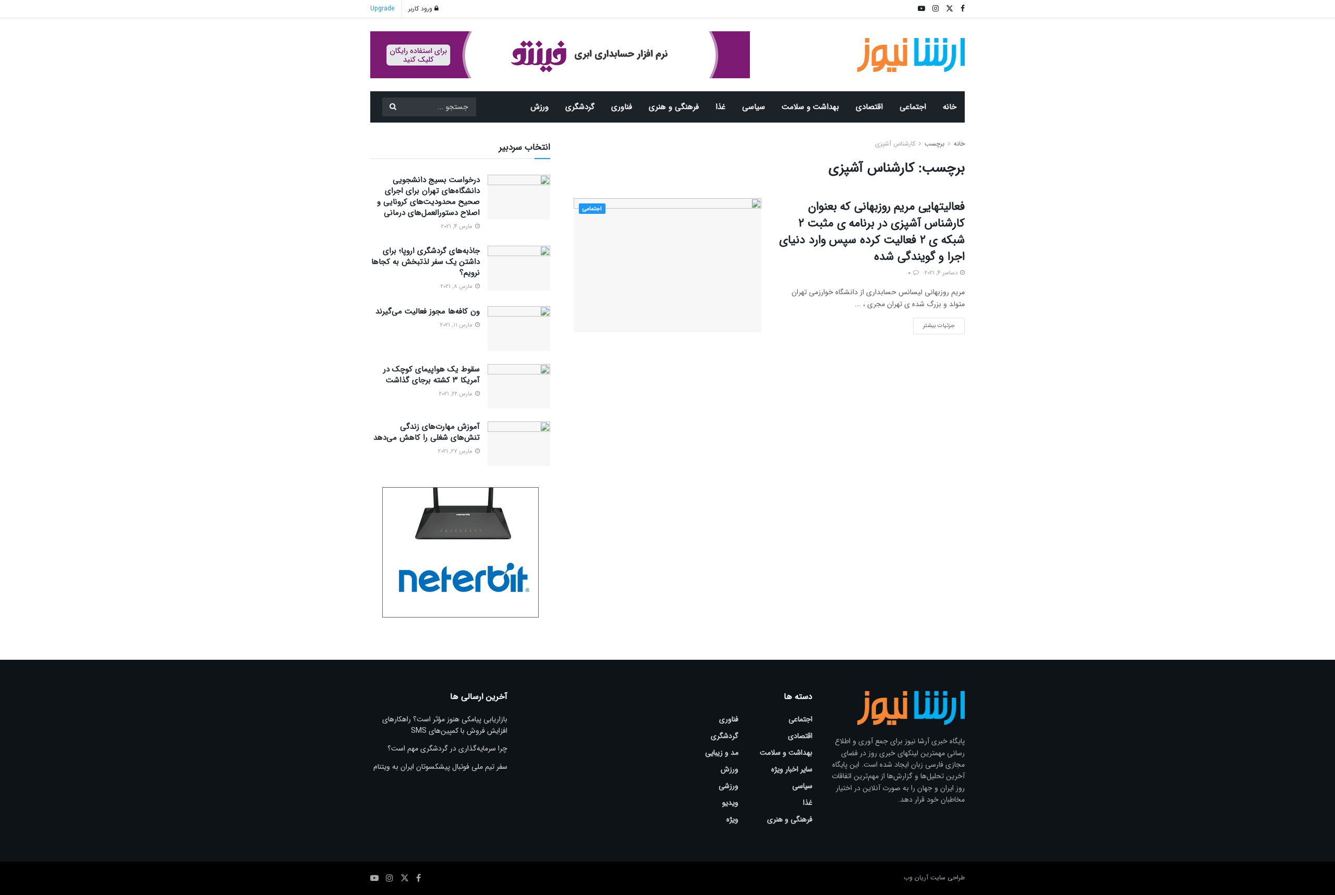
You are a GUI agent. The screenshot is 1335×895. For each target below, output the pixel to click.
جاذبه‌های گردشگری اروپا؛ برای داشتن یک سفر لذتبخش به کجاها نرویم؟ (425, 262)
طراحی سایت (947, 877)
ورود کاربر (421, 9)
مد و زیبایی (721, 752)
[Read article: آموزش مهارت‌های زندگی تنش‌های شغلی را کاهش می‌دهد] (519, 443)
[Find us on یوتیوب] (374, 878)
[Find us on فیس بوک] (418, 878)
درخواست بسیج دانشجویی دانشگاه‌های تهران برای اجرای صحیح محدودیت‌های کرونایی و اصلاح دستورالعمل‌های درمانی (428, 196)
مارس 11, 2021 (457, 325)
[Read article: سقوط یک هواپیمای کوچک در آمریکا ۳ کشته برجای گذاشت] (519, 386)
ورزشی (728, 786)
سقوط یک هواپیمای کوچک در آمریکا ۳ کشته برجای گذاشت (431, 374)
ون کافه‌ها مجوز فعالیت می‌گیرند (427, 311)
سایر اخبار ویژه (791, 769)
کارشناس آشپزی (895, 144)
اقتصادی (869, 107)
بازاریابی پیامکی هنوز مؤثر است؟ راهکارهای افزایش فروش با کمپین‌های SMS (444, 724)
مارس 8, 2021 (457, 286)
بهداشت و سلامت (810, 107)
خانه (949, 107)
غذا (720, 107)
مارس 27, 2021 (456, 451)
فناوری (621, 107)
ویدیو (730, 802)
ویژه (732, 819)
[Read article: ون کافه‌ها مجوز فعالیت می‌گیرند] (519, 328)
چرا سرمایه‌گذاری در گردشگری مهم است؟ (447, 748)
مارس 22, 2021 (456, 394)
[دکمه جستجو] (392, 107)
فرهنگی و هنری (674, 107)
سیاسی (753, 107)
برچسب (934, 144)
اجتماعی (913, 107)
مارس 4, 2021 (457, 226)
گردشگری (579, 107)
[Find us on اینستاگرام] (389, 878)
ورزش (539, 107)
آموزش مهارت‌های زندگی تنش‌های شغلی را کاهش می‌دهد (426, 432)
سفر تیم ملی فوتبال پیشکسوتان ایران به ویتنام (440, 766)
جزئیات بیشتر (934, 324)
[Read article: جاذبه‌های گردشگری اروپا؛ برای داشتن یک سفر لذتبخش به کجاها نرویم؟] (519, 268)
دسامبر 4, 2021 (942, 273)
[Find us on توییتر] (404, 878)
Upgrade (382, 9)
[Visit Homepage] (911, 55)
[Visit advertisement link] (560, 54)
